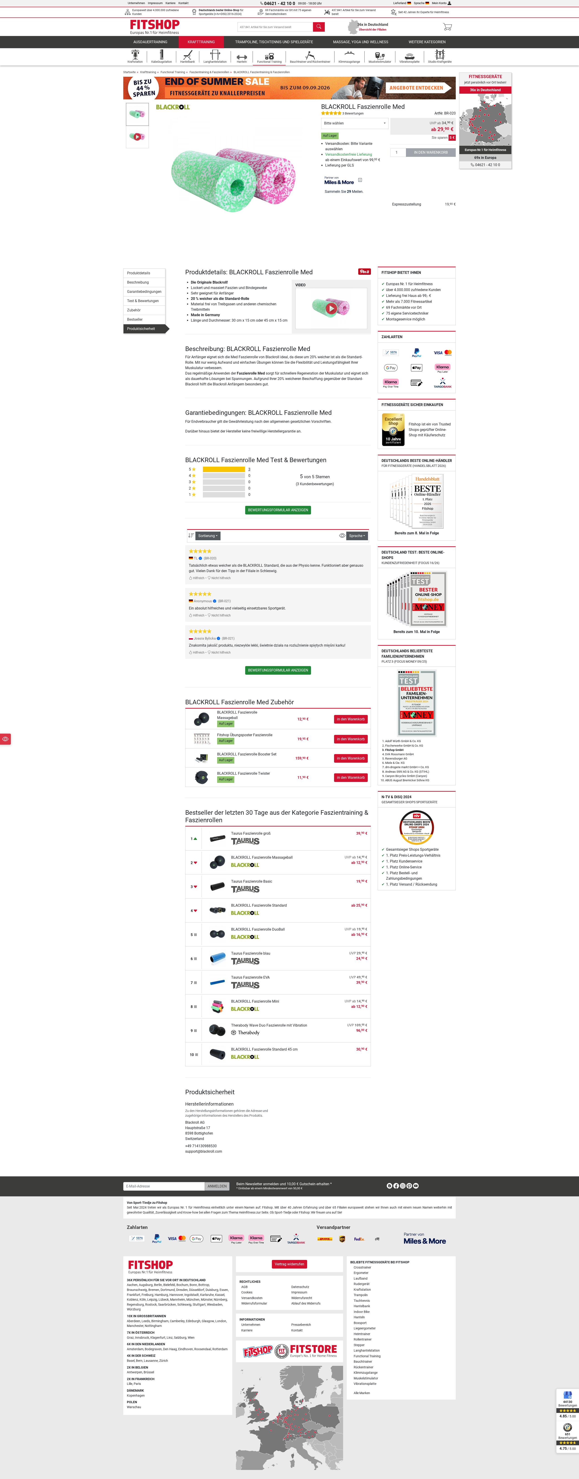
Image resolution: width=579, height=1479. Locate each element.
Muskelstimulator (366, 1378)
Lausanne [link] (151, 1361)
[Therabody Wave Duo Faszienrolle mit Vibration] (217, 1030)
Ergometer (361, 1273)
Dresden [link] (182, 1290)
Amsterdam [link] (135, 1349)
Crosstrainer (362, 1267)
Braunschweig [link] (137, 1290)
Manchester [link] (135, 1326)
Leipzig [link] (152, 1300)
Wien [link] (191, 1338)
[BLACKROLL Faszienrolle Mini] (217, 1006)
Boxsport (360, 1323)
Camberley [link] (177, 1321)
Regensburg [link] (135, 1305)
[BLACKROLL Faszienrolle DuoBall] (217, 934)
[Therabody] (245, 1033)
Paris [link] (137, 1384)
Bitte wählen (334, 123)
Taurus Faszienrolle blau (250, 953)
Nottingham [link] (153, 1326)
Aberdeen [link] (133, 1321)
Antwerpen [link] (134, 1372)
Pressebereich (301, 1325)
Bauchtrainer (363, 1362)
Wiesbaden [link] (214, 1305)
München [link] (192, 1300)
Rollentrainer (363, 1339)
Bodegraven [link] (153, 1349)
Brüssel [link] (149, 1372)
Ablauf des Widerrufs (305, 1303)
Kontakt (183, 3)
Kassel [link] (219, 1295)
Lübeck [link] (164, 1300)
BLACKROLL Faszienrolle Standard (259, 905)
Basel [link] (131, 1361)
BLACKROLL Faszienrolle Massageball (262, 857)
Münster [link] (206, 1300)
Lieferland (399, 3)
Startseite (129, 72)
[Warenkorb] (449, 27)
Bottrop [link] (203, 1285)
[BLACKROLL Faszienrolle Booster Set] (201, 758)
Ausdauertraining (150, 42)
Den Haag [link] (170, 1349)
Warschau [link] (134, 1407)
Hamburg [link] (161, 1295)
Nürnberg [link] (220, 1300)
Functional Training (173, 72)
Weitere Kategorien (427, 42)
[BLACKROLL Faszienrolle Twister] (201, 777)
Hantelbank (362, 1306)
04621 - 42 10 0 (487, 165)
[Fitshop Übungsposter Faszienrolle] (201, 739)
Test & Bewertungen (143, 301)
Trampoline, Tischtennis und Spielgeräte (274, 42)
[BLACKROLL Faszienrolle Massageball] (201, 719)
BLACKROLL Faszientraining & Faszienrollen (262, 72)
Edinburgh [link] (193, 1321)
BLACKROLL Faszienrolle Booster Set (246, 754)
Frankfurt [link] (133, 1295)
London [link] (220, 1321)
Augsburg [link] (146, 1285)
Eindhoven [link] (185, 1349)
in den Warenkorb (431, 152)
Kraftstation (362, 1290)
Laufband (361, 1279)
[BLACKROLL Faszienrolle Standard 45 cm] (217, 1054)
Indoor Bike (362, 1312)
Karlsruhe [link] (207, 1295)
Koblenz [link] (132, 1300)
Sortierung (206, 536)
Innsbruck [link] (142, 1338)
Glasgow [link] (208, 1321)
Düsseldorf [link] (196, 1290)
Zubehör (133, 310)
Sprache (419, 3)
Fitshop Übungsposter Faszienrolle (244, 735)
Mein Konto (439, 3)
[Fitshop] (155, 26)
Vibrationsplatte (365, 1384)
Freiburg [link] (147, 1295)
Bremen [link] (153, 1290)
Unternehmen (136, 3)
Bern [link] (139, 1361)
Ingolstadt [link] (191, 1295)
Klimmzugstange (365, 1373)
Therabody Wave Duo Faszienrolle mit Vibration (269, 1025)
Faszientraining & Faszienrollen (209, 72)
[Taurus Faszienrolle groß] (217, 838)
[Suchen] (319, 27)
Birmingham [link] (159, 1321)
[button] (137, 114)
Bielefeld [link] (169, 1285)
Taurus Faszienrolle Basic (251, 881)
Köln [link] (143, 1300)
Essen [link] (224, 1290)
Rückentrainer (363, 1367)
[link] (391, 352)
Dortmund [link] (168, 1290)
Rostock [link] (151, 1305)
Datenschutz (300, 1287)
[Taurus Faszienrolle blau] (217, 958)
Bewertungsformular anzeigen (278, 510)
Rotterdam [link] (220, 1349)
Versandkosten (252, 1298)
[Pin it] (364, 271)
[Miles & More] (425, 1238)
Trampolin (361, 1295)
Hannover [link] (176, 1295)
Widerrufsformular (254, 1303)
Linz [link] (170, 1338)
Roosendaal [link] (202, 1349)
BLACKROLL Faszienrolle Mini (255, 1001)
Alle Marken (362, 1393)
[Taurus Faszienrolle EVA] (217, 982)
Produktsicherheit (141, 329)
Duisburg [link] (212, 1290)
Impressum (155, 3)
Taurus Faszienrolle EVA (250, 977)
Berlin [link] (158, 1285)
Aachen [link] (132, 1285)
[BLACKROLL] (173, 107)
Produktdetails (138, 273)
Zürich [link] (163, 1361)
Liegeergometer (365, 1328)
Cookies (246, 1292)
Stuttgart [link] (199, 1305)
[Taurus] (245, 841)
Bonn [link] (193, 1285)
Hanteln (359, 1317)
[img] (360, 180)
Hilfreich (198, 578)
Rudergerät (362, 1284)
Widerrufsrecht (301, 1298)
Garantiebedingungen (144, 291)
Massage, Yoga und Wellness (360, 42)
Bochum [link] (182, 1285)
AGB (244, 1287)
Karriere (171, 3)
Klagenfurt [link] (157, 1338)
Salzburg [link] (180, 1338)
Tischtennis (362, 1301)
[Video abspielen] (331, 308)
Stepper (359, 1345)
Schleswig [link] (184, 1305)
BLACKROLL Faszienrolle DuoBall (258, 929)
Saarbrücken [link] (167, 1305)
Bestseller (134, 319)
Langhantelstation (367, 1350)
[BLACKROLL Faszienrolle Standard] (217, 910)
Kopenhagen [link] (136, 1396)
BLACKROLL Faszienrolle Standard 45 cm (264, 1049)
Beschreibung (138, 282)
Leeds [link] (146, 1321)
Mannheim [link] (177, 1300)
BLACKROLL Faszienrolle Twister (243, 773)
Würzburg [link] (134, 1309)
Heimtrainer (362, 1334)
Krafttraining (201, 42)
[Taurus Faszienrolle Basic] (217, 886)
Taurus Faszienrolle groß (251, 833)
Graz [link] (130, 1338)
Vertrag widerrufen (289, 1264)
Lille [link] (129, 1384)
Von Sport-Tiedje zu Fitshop (147, 1203)
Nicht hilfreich (221, 578)
